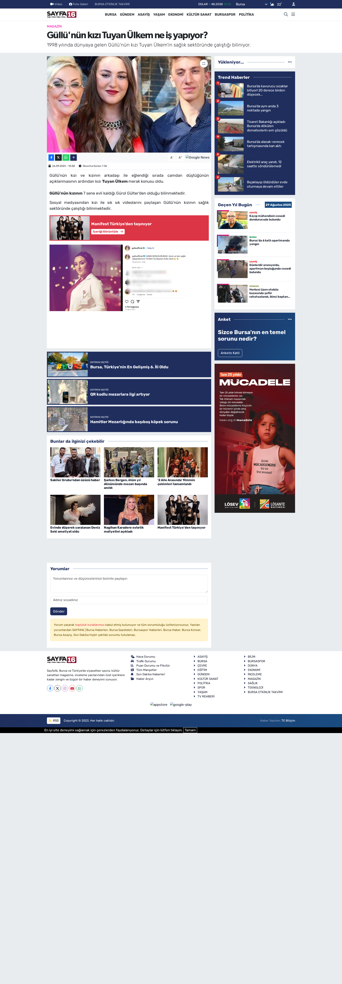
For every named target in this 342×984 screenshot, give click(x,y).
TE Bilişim (288, 720)
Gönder (59, 611)
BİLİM (251, 656)
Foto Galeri (80, 4)
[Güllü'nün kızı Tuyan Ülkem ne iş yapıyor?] (129, 104)
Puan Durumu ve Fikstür (153, 665)
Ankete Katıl (230, 353)
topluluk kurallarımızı (90, 625)
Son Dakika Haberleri (150, 674)
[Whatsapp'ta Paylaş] (66, 157)
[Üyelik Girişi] (292, 4)
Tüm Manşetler (146, 670)
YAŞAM (159, 14)
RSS (55, 720)
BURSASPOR (225, 14)
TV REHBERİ (206, 696)
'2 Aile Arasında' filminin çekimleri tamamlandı (176, 482)
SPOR (201, 687)
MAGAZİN (54, 26)
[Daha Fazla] (73, 157)
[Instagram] (65, 688)
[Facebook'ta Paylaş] (51, 157)
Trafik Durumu (146, 661)
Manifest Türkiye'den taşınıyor (181, 527)
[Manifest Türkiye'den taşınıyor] (183, 509)
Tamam (190, 730)
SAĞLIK (253, 683)
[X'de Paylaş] (58, 157)
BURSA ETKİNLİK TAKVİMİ (112, 4)
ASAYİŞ (144, 14)
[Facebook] (50, 688)
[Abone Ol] (198, 157)
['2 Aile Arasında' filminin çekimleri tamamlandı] (183, 462)
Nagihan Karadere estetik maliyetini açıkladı (124, 529)
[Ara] (286, 14)
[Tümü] (290, 62)
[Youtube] (72, 688)
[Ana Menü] (293, 14)
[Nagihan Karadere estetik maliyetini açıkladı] (129, 509)
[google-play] (181, 704)
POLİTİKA (246, 14)
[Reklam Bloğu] (255, 438)
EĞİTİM (202, 670)
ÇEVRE (202, 665)
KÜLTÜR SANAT (199, 14)
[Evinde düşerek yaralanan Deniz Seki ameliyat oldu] (75, 509)
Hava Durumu (145, 656)
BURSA (111, 14)
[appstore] (159, 704)
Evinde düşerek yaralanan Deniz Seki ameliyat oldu (75, 529)
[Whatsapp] (79, 688)
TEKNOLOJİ (255, 687)
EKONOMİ (175, 14)
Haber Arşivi (144, 679)
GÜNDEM (127, 14)
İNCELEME (255, 674)
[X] (57, 688)
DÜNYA (252, 665)
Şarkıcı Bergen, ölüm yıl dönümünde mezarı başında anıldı (125, 483)
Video (58, 4)
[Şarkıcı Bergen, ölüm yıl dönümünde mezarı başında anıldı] (129, 462)
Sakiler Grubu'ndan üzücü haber (75, 480)
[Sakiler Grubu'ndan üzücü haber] (75, 462)
